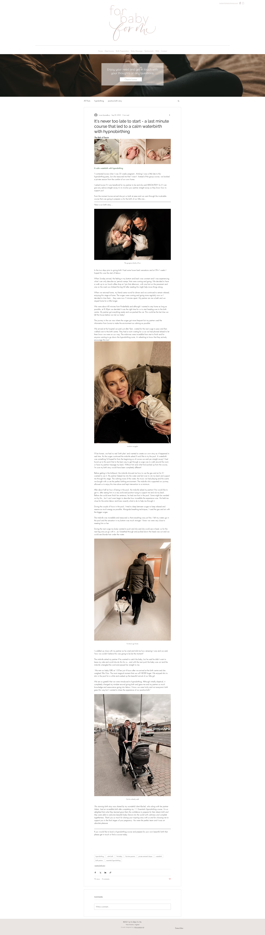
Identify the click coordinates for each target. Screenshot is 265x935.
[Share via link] (110, 873)
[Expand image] (106, 151)
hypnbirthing (99, 101)
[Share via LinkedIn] (105, 873)
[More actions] (169, 115)
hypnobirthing (100, 856)
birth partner (99, 860)
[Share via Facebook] (95, 873)
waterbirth (159, 856)
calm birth (110, 856)
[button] (178, 101)
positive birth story (115, 101)
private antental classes (145, 856)
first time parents (130, 856)
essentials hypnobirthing (113, 860)
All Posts (87, 101)
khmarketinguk (139, 927)
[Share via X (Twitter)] (100, 873)
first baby (119, 856)
